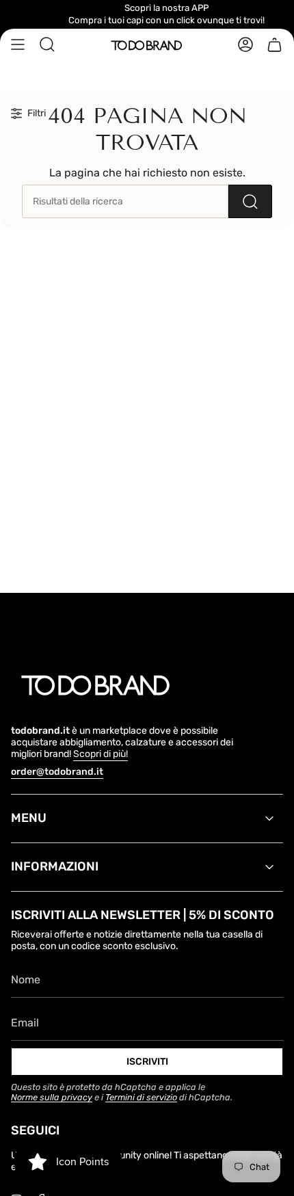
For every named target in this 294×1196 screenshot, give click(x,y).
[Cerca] (250, 201)
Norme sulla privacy (51, 1097)
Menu (28, 817)
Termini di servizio (141, 1097)
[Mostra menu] (17, 44)
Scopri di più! (100, 754)
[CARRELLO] (274, 44)
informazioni (54, 866)
